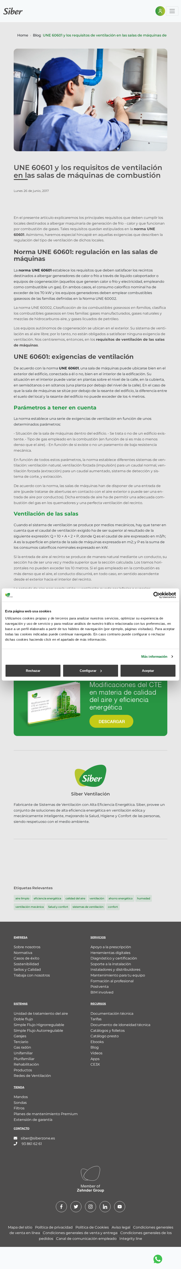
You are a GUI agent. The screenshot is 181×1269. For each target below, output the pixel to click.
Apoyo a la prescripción (110, 947)
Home (22, 35)
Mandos (21, 1097)
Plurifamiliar (24, 1059)
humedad (143, 898)
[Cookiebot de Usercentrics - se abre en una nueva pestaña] (156, 595)
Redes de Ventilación (32, 1076)
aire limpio (22, 898)
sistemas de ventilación (88, 906)
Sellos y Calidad (27, 969)
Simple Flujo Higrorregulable (39, 1025)
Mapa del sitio (20, 1227)
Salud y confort (58, 906)
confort (113, 906)
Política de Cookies (92, 1227)
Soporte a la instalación (110, 964)
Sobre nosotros (27, 947)
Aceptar (148, 670)
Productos (23, 1070)
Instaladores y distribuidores (115, 969)
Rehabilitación (26, 1064)
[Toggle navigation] (172, 11)
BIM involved (101, 992)
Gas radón (22, 1047)
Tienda (19, 1087)
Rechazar (33, 670)
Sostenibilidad (26, 964)
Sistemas (21, 1003)
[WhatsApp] (158, 1259)
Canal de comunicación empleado (86, 1239)
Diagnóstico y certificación (113, 958)
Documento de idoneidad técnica (120, 1025)
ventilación (97, 898)
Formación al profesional (112, 981)
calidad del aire (75, 898)
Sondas (20, 1103)
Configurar (88, 670)
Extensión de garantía (33, 1120)
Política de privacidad (54, 1227)
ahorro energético (121, 898)
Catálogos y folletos (107, 1030)
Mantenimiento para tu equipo (117, 975)
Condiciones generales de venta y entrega (80, 1233)
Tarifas (96, 1019)
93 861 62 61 (31, 1144)
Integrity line (130, 1239)
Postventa (99, 986)
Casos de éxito (26, 958)
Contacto (21, 1128)
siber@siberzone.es (38, 1138)
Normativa (23, 953)
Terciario (21, 1042)
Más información (154, 656)
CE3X (95, 1064)
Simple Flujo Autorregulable (38, 1030)
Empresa (20, 937)
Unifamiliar (23, 1053)
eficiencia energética (47, 898)
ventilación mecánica (29, 906)
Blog (37, 35)
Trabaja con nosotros (32, 975)
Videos (96, 1053)
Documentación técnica (111, 1013)
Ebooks (97, 1042)
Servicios (98, 937)
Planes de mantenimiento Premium (46, 1114)
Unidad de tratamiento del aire (41, 1013)
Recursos (98, 1003)
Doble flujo (23, 1019)
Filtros (19, 1108)
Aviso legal (121, 1227)
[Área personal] (160, 11)
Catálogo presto (104, 1036)
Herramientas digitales (110, 953)
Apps (95, 1059)
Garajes (20, 1036)
